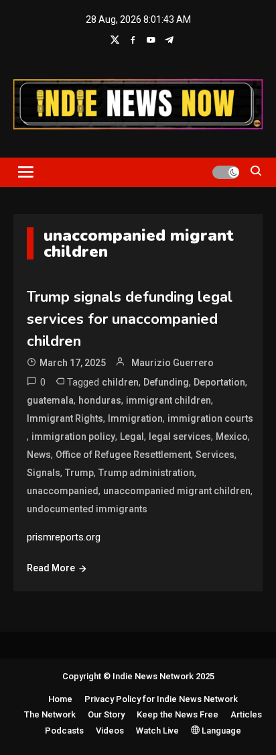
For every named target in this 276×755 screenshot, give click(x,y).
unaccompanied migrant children (177, 490)
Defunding (166, 382)
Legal (132, 436)
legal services (180, 436)
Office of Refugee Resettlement (123, 454)
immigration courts (210, 418)
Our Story (106, 714)
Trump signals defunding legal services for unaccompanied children (129, 319)
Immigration (135, 418)
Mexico (232, 436)
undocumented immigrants (87, 509)
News (39, 454)
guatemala (50, 400)
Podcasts (64, 730)
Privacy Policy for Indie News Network (161, 699)
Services (215, 454)
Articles (246, 714)
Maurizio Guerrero (172, 362)
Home (60, 699)
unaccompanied (62, 490)
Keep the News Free (177, 714)
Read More (51, 568)
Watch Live (157, 730)
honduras (99, 400)
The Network (50, 714)
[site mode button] (225, 172)
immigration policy (73, 436)
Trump (79, 472)
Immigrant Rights (65, 418)
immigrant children (168, 400)
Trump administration (146, 472)
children (120, 382)
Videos (110, 730)
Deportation (219, 382)
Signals (43, 472)
